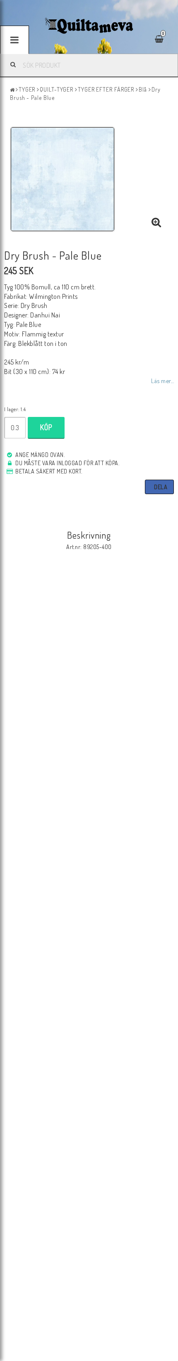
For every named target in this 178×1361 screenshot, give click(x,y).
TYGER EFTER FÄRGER (106, 89)
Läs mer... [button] (162, 380)
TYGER (27, 89)
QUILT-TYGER (56, 89)
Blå (143, 89)
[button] (156, 222)
